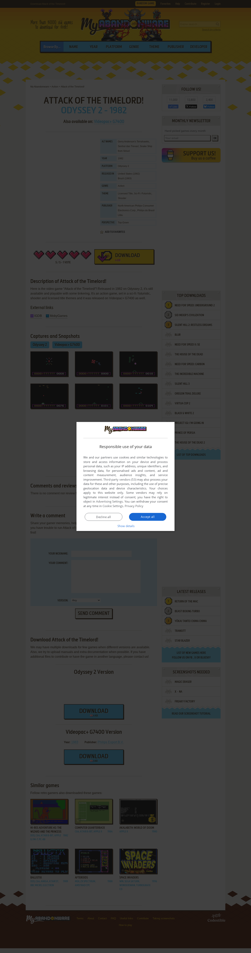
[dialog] (125, 476)
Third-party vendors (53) (119, 479)
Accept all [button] (148, 517)
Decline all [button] (103, 517)
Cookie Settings (113, 506)
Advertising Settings (109, 501)
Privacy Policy (134, 506)
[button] (126, 526)
